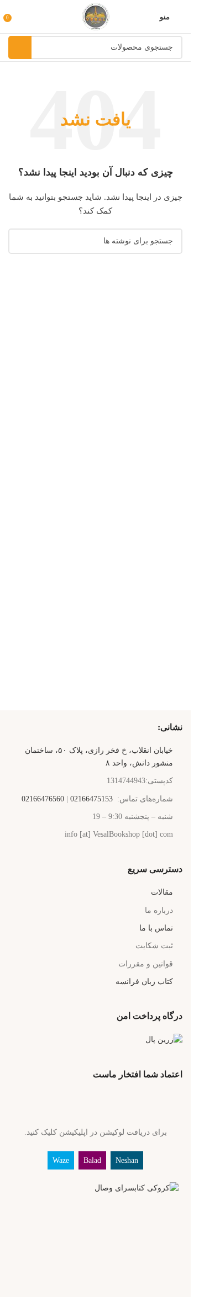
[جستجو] (20, 47)
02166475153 (91, 799)
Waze (61, 1160)
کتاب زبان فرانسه (144, 981)
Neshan (127, 1160)
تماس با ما (156, 928)
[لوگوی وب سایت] (95, 16)
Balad (92, 1160)
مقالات (162, 892)
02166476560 (43, 799)
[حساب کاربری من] (24, 17)
